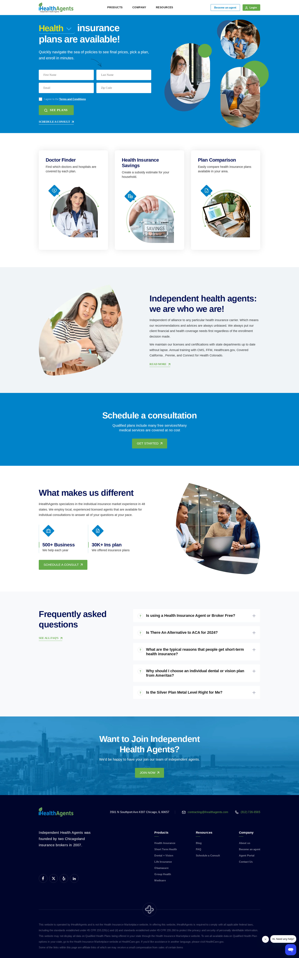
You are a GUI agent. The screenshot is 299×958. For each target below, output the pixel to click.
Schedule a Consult (208, 855)
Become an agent (225, 7)
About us (244, 843)
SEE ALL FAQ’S (48, 638)
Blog (199, 843)
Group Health (162, 874)
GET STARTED (147, 443)
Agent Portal (247, 855)
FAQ (198, 849)
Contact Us (246, 861)
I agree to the (65, 99)
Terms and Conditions (72, 99)
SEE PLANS (59, 110)
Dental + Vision (163, 855)
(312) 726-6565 (250, 812)
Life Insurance (163, 861)
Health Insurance (164, 843)
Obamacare (161, 867)
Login (253, 7)
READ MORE (158, 364)
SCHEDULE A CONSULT (54, 121)
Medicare (160, 880)
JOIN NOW (147, 772)
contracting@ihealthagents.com (208, 812)
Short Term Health (165, 849)
